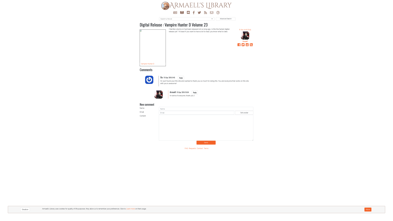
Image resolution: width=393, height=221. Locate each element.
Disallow (25, 209)
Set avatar (244, 113)
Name (142, 108)
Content (143, 116)
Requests (192, 148)
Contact (200, 148)
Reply (181, 78)
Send (206, 143)
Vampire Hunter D (147, 64)
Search (226, 19)
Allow (368, 209)
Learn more (130, 209)
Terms (206, 148)
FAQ (186, 148)
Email (142, 112)
